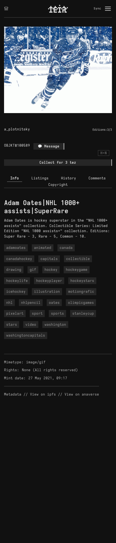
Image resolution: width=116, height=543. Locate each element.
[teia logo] (58, 8)
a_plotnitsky (17, 129)
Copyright (58, 184)
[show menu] (108, 9)
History (68, 178)
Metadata (12, 394)
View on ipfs (43, 394)
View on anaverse (81, 394)
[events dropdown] (6, 8)
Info (14, 178)
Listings (40, 178)
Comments (97, 178)
